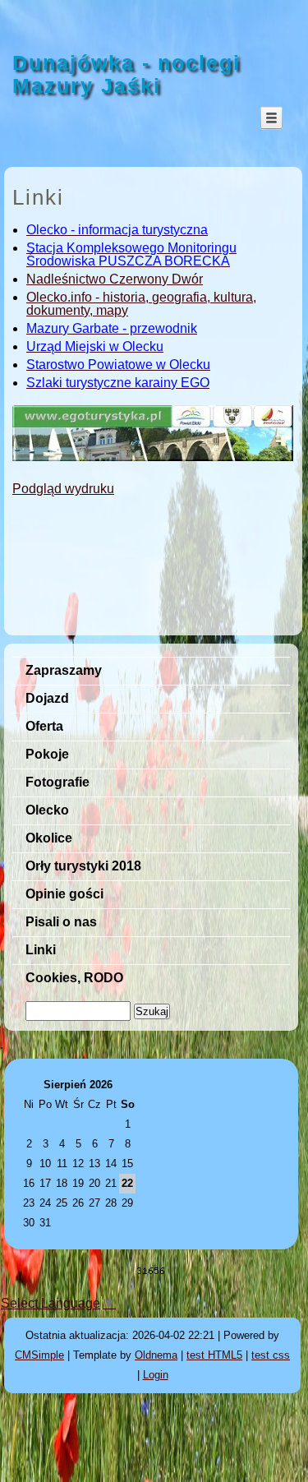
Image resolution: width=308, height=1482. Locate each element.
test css (270, 1355)
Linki (40, 950)
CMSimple (39, 1355)
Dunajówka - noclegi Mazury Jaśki (126, 74)
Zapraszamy (63, 670)
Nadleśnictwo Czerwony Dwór (114, 279)
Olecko (47, 810)
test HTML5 (214, 1355)
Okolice (48, 838)
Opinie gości (64, 894)
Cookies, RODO (74, 978)
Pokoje (47, 754)
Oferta (44, 726)
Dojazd (47, 698)
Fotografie (57, 782)
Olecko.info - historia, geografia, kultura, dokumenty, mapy (141, 303)
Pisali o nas (61, 922)
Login (155, 1375)
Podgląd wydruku (63, 489)
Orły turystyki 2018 (83, 866)
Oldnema (156, 1355)
